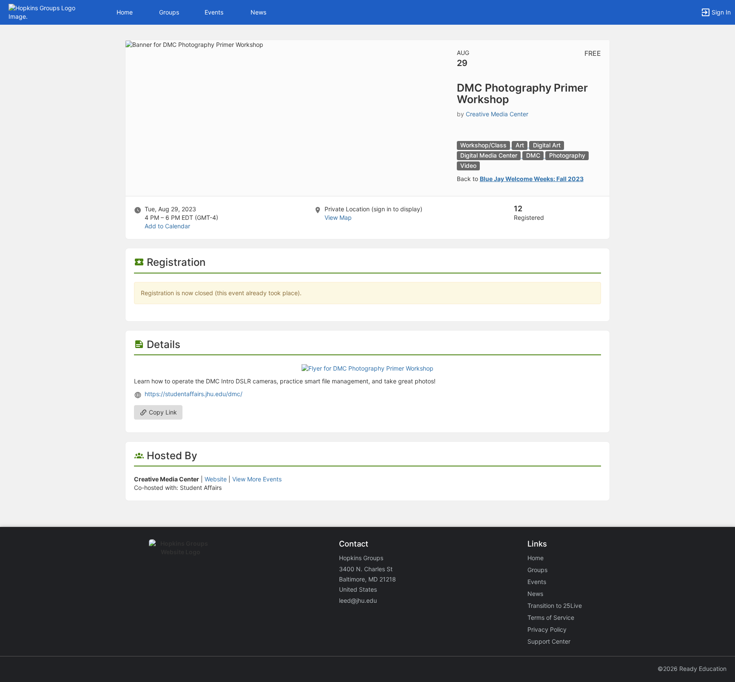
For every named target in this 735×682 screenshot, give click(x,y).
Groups (169, 12)
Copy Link (162, 412)
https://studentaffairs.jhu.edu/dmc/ (193, 393)
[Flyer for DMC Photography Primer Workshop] (367, 367)
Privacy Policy (547, 629)
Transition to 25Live (554, 605)
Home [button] (125, 12)
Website (216, 479)
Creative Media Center (497, 114)
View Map (338, 217)
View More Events (257, 479)
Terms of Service (550, 617)
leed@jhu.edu (358, 600)
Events (214, 12)
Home (535, 557)
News (258, 12)
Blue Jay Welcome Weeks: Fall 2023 (532, 178)
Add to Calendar (167, 226)
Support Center (548, 641)
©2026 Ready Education (692, 668)
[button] (44, 11)
